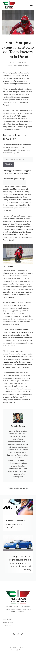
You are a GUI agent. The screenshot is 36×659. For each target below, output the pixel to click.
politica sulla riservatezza (19, 173)
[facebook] (14, 634)
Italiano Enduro (20, 648)
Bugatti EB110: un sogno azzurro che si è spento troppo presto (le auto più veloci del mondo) (20, 563)
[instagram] (18, 634)
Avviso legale (9, 622)
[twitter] (22, 634)
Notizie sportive (22, 488)
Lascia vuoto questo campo (14, 179)
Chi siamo (7, 620)
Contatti (7, 625)
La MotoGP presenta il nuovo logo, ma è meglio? (16, 524)
